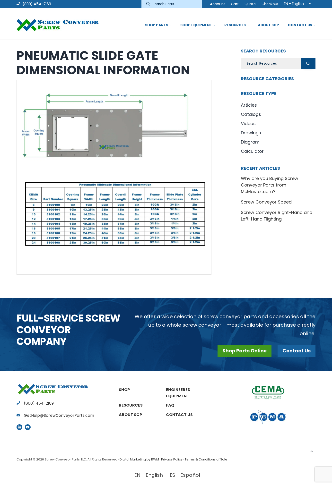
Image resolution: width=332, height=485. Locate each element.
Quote (250, 3)
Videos (248, 123)
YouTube (28, 427)
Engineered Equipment (178, 393)
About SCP (130, 414)
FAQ (170, 405)
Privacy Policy (172, 459)
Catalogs (251, 114)
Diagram (250, 142)
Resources (131, 405)
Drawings (251, 133)
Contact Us (296, 350)
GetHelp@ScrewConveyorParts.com (59, 415)
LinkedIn (19, 427)
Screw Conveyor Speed (266, 202)
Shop (124, 389)
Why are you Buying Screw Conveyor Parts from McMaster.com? (269, 185)
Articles (249, 105)
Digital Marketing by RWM (139, 459)
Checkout (270, 3)
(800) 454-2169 (36, 4)
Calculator (252, 151)
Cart (235, 3)
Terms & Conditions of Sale (206, 459)
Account (217, 3)
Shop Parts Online (244, 350)
